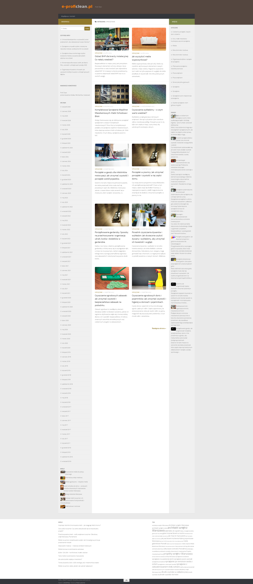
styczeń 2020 (66, 348)
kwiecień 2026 (66, 120)
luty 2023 (65, 202)
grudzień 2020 (66, 298)
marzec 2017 (66, 434)
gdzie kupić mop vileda (157, 533)
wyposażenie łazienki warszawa (172, 569)
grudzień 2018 (66, 375)
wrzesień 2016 (66, 461)
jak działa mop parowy (163, 536)
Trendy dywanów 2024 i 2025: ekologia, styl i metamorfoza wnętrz (78, 563)
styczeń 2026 (66, 134)
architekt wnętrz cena (159, 528)
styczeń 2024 (66, 175)
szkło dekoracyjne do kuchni (158, 569)
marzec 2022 (66, 229)
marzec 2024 (66, 166)
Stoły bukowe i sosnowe (72, 506)
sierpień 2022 (66, 216)
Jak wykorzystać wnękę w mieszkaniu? (70, 559)
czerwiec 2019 (66, 357)
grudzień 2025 (66, 139)
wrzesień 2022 (66, 211)
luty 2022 (65, 234)
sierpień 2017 (66, 411)
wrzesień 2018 (66, 389)
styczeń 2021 (66, 293)
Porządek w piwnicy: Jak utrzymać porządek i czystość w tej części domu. (148, 175)
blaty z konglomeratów (187, 531)
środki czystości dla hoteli (169, 575)
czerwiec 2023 (66, 193)
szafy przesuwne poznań (187, 567)
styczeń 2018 (66, 402)
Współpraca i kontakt (68, 16)
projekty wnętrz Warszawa (178, 553)
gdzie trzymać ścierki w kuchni (173, 533)
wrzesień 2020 (66, 311)
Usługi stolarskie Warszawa (73, 494)
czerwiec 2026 (66, 111)
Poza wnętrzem (178, 73)
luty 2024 (65, 170)
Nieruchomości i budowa (180, 50)
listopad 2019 (66, 352)
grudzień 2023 (66, 179)
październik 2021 (67, 252)
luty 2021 (65, 289)
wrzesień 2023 (66, 189)
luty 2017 (65, 439)
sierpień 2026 (66, 107)
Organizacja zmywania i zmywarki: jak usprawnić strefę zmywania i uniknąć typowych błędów (74, 72)
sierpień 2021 (66, 261)
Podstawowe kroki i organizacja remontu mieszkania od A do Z (179, 308)
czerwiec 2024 (66, 161)
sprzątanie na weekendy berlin (163, 559)
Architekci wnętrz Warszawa (179, 525)
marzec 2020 (66, 339)
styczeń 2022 (66, 239)
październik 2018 (67, 384)
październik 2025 (67, 148)
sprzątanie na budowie (182, 556)
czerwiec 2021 (66, 270)
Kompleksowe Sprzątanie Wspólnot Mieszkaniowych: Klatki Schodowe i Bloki (111, 113)
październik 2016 (67, 457)
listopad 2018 (66, 379)
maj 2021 (65, 275)
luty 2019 (65, 366)
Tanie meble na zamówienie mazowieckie (71, 556)
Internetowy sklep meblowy (73, 477)
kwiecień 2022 (66, 225)
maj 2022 (65, 220)
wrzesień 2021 (66, 257)
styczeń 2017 (66, 443)
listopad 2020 (66, 302)
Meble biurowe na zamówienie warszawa (71, 549)
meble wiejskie (186, 544)
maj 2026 (65, 116)
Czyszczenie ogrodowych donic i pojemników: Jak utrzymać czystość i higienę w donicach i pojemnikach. (149, 298)
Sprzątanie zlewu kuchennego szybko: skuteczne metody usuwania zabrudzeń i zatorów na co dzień (72, 55)
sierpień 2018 (66, 393)
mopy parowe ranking (181, 546)
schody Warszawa (170, 556)
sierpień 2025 (66, 152)
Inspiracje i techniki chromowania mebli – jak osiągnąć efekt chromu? (79, 525)
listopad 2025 (66, 143)
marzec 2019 (66, 361)
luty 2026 (65, 129)
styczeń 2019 (66, 370)
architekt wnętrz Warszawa (169, 529)
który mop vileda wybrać (177, 541)
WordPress (67, 583)
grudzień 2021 (66, 243)
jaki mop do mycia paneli (176, 536)
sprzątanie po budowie (158, 562)
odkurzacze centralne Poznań (174, 549)
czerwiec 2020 (66, 325)
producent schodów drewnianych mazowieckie (173, 551)
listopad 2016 (66, 452)
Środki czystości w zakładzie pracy (175, 572)
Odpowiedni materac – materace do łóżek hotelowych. (75, 546)
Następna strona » (159, 328)
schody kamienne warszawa (158, 556)
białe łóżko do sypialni (172, 531)
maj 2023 (65, 198)
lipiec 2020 (65, 320)
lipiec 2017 (65, 416)
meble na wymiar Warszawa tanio (173, 543)
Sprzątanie (98, 53)
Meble (175, 46)
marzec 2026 (66, 125)
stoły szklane (174, 567)
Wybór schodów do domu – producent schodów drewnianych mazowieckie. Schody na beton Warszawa (75, 488)
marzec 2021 (66, 284)
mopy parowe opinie (169, 546)
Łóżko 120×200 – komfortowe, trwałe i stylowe (72, 552)
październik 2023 (67, 184)
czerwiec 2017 (66, 420)
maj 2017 (65, 425)
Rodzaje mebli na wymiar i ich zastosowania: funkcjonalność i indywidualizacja (72, 500)
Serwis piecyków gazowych (181, 82)
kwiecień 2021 (66, 279)
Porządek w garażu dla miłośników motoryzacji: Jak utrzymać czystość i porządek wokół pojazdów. (111, 175)
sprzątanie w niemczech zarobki (167, 564)
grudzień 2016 (66, 448)
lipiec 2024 (65, 157)
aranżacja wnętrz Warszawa (160, 525)
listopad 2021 (66, 248)
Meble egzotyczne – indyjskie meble (76, 482)
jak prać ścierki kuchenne (170, 538)
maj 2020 (65, 329)
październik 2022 (67, 207)
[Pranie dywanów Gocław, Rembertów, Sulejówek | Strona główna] (77, 6)
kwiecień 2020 (66, 334)
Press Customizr (80, 583)
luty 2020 (65, 343)
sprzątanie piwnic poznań (183, 559)
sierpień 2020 (66, 316)
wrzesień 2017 (66, 407)
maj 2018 (65, 398)
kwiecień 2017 (66, 429)
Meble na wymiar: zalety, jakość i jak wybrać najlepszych (75, 566)
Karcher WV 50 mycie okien (166, 541)
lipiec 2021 (65, 266)
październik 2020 (67, 307)
